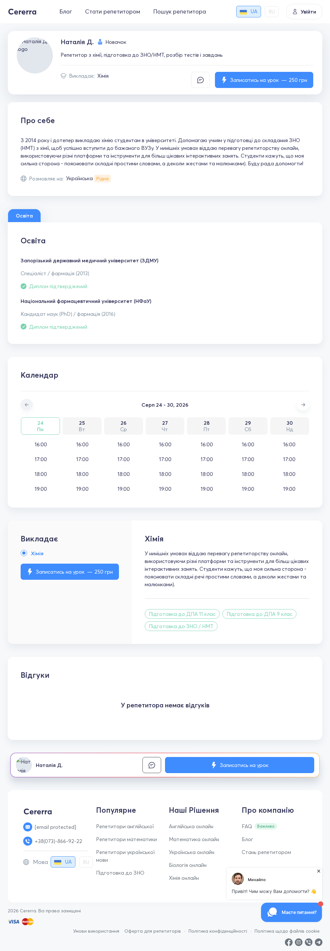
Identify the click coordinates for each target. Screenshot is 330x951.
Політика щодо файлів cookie (287, 931)
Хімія (103, 76)
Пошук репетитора (179, 11)
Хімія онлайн (184, 878)
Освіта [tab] (24, 215)
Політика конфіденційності (218, 931)
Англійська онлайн (191, 826)
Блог (65, 11)
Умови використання (96, 931)
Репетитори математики (126, 839)
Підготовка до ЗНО (120, 872)
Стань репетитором (266, 852)
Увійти (308, 11)
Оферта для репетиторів (152, 931)
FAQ (247, 826)
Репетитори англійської (125, 826)
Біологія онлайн (188, 865)
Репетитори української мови (125, 856)
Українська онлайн (191, 852)
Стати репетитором (112, 11)
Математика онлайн (194, 839)
